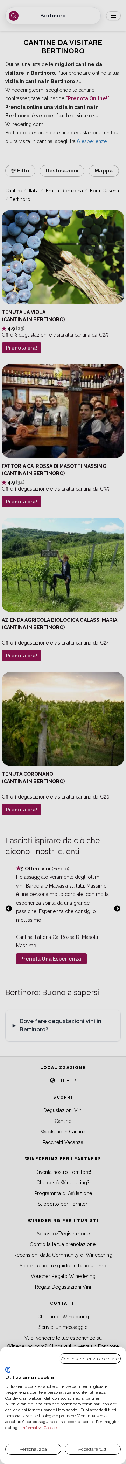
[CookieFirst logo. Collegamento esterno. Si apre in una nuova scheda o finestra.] (7, 1370)
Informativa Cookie (39, 1427)
